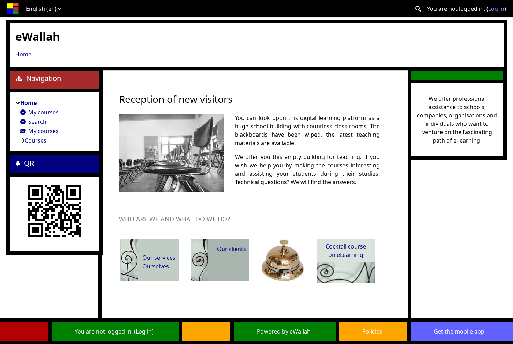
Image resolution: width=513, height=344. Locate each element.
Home (23, 54)
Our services (159, 257)
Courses (35, 140)
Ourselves (155, 266)
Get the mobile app (459, 331)
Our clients (231, 249)
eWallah (300, 331)
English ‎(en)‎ (41, 9)
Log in (496, 9)
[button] (418, 9)
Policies (372, 331)
